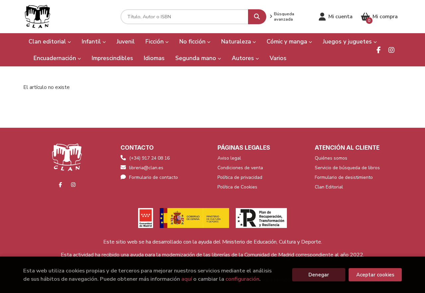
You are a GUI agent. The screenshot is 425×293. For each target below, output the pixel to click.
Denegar (318, 274)
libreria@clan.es (146, 168)
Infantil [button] (92, 41)
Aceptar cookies (375, 274)
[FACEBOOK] (378, 49)
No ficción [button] (193, 41)
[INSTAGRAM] (391, 49)
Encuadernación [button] (56, 58)
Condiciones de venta (240, 168)
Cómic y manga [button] (288, 41)
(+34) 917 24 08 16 (149, 158)
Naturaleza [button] (237, 41)
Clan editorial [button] (48, 41)
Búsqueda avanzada (284, 16)
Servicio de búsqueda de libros (347, 168)
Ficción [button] (155, 41)
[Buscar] (257, 16)
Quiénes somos (331, 158)
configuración (242, 279)
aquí (186, 279)
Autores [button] (244, 58)
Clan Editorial (329, 187)
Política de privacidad (239, 177)
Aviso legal (229, 158)
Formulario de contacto (153, 177)
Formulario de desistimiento (344, 177)
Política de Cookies (237, 187)
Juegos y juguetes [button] (348, 41)
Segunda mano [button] (196, 58)
